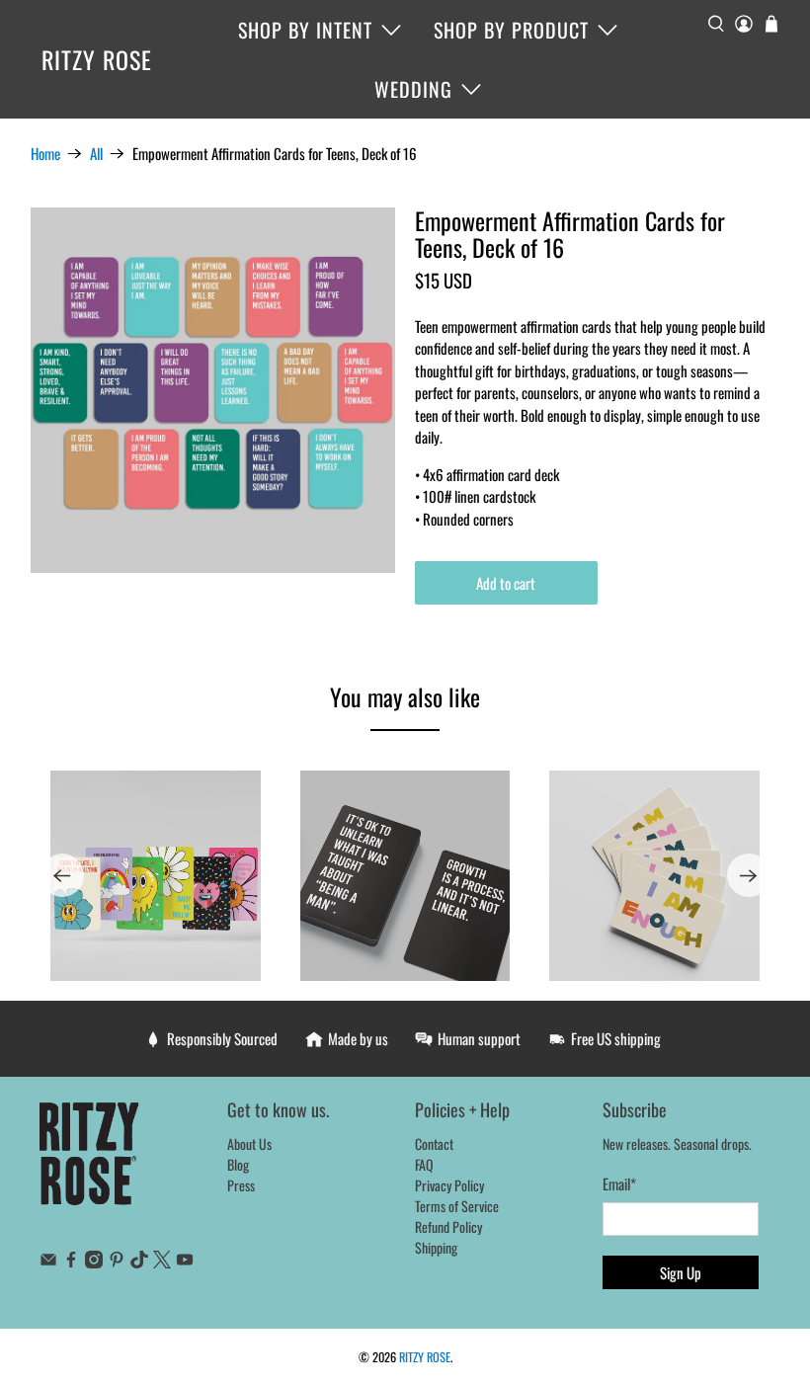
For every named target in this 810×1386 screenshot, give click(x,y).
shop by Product (511, 29)
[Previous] (62, 875)
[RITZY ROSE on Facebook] (71, 1262)
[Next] (748, 875)
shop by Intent (305, 29)
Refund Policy (448, 1226)
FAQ (424, 1164)
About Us (249, 1143)
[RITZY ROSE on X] (162, 1262)
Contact (434, 1143)
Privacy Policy (449, 1185)
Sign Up (680, 1272)
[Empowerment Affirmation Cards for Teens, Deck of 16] (213, 390)
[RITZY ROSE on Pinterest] (116, 1262)
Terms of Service (457, 1205)
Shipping (436, 1247)
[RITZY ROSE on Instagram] (94, 1262)
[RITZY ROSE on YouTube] (185, 1262)
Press (241, 1185)
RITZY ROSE (96, 59)
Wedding (413, 89)
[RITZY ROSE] (90, 1164)
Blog (238, 1164)
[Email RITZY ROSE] (48, 1262)
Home (45, 153)
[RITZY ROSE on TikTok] (139, 1262)
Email (619, 1183)
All (96, 153)
